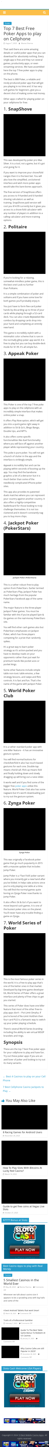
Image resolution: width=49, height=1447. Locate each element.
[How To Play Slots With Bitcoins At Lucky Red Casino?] (24, 1142)
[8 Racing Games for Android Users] (24, 1106)
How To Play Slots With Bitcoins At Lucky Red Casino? (22, 1169)
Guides (7, 23)
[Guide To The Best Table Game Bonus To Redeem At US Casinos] (10, 1329)
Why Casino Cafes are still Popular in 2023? (32, 1349)
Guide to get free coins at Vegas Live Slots (23, 1208)
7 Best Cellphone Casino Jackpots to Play (23, 1089)
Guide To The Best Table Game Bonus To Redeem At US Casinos (33, 1333)
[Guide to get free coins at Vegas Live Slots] (24, 1180)
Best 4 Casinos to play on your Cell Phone (24, 1078)
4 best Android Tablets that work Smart (21, 1310)
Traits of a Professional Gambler (18, 1320)
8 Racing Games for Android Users (22, 1132)
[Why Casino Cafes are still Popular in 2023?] (10, 1347)
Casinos (8, 1275)
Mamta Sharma (27, 43)
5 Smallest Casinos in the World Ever (21, 1282)
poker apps (21, 785)
